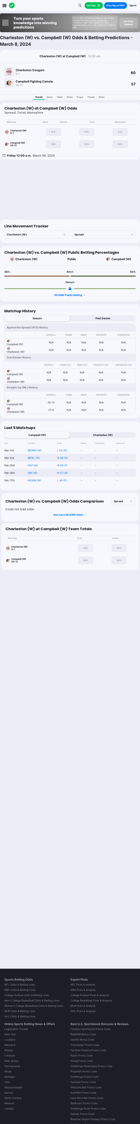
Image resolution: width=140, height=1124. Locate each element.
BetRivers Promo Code (84, 1103)
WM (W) (32, 472)
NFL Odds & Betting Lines (19, 984)
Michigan (9, 1076)
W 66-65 (62, 457)
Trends (91, 97)
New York (10, 1034)
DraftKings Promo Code (84, 1076)
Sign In (133, 5)
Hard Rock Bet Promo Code (87, 1097)
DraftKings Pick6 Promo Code (88, 1108)
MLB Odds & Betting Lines (19, 1011)
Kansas (8, 1092)
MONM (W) (34, 480)
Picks (70, 97)
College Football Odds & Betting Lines (26, 995)
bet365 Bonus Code (82, 1039)
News (50, 97)
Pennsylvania (12, 1066)
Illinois (7, 1071)
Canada (9, 1108)
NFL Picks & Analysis (83, 984)
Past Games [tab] (103, 318)
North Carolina (13, 1097)
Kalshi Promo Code (82, 1055)
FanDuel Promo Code (83, 1082)
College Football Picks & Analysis (90, 995)
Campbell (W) (121, 259)
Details (39, 97)
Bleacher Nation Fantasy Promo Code (93, 1119)
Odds (60, 97)
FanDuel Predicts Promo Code (88, 1050)
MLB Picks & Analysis (83, 1005)
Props (80, 97)
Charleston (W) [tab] (103, 435)
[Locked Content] (70, 288)
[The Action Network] (12, 5)
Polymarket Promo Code (85, 1044)
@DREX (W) (35, 450)
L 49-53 (62, 480)
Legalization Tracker (16, 1029)
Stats (102, 97)
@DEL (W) (34, 457)
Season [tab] (37, 318)
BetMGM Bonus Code (83, 1034)
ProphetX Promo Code (84, 1071)
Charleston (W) (26, 259)
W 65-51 (62, 465)
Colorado (9, 1055)
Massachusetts (13, 1087)
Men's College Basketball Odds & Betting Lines (31, 1000)
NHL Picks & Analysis (83, 1011)
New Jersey (11, 1060)
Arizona (8, 1050)
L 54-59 (62, 450)
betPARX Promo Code (83, 1092)
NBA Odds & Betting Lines (19, 989)
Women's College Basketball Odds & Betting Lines (33, 1005)
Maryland (9, 1044)
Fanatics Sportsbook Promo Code (90, 1029)
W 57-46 (62, 472)
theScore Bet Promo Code (86, 1087)
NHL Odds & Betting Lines (19, 1016)
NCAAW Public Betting (68, 295)
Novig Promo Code (82, 1060)
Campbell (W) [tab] (37, 435)
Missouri (9, 1103)
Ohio (7, 1082)
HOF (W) (33, 465)
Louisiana (9, 1039)
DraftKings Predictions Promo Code (91, 1066)
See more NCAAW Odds (68, 514)
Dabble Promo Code (83, 1113)
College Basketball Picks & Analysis (91, 1000)
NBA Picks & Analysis (83, 989)
